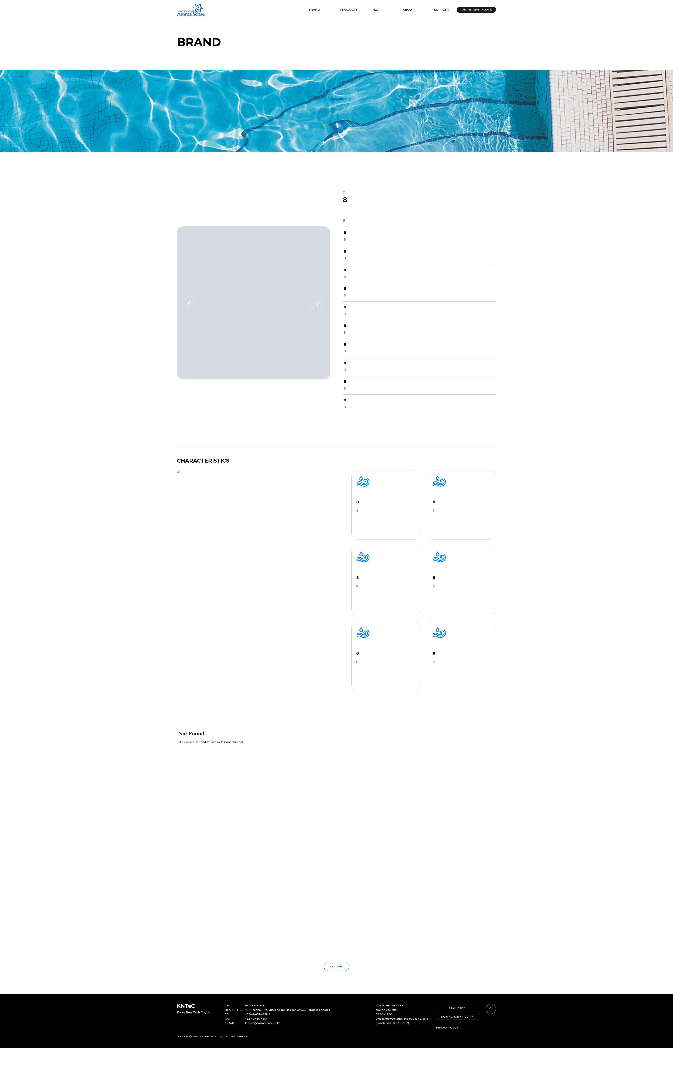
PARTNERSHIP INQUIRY (457, 1016)
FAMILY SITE (457, 1008)
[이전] (191, 303)
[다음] (316, 303)
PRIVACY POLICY (447, 1027)
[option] (253, 303)
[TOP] (491, 1009)
